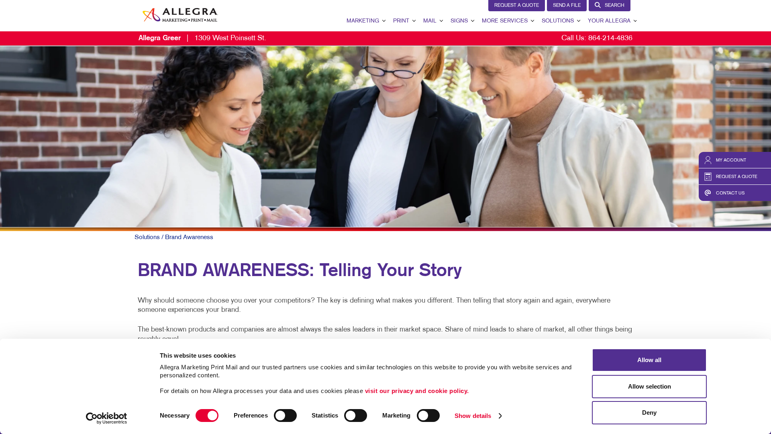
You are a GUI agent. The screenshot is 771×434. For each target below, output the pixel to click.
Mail (429, 21)
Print (401, 21)
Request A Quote (516, 5)
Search (614, 5)
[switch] (285, 415)
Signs (459, 21)
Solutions (558, 21)
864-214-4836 (610, 38)
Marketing (363, 21)
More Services (505, 21)
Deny (649, 412)
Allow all (649, 359)
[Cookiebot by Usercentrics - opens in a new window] (106, 418)
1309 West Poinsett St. (202, 38)
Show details (473, 415)
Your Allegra (609, 21)
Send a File (567, 5)
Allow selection (649, 386)
